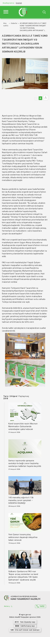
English (19, 3)
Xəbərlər (14, 23)
